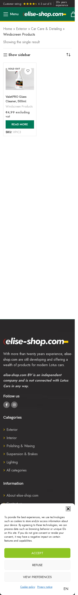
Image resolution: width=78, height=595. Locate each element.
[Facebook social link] (6, 405)
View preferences (37, 577)
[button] (68, 509)
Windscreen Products (19, 106)
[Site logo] (44, 14)
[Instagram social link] (14, 405)
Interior (11, 437)
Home (7, 28)
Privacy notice (44, 587)
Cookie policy (27, 587)
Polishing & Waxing (20, 445)
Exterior (21, 28)
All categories (16, 470)
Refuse (37, 565)
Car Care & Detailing (46, 28)
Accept (37, 553)
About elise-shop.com (22, 495)
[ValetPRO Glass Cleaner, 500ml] (20, 79)
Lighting (12, 462)
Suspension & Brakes (22, 453)
